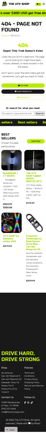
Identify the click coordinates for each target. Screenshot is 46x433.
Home (4, 35)
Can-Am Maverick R (10, 376)
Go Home (24, 85)
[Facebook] (25, 402)
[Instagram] (28, 402)
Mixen (37, 423)
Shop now (35, 141)
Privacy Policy (31, 379)
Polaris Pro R (7, 385)
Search (40, 113)
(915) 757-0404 (8, 408)
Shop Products (24, 91)
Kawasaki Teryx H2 (10, 382)
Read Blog (24, 98)
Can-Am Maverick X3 (11, 379)
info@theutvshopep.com (12, 412)
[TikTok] (32, 402)
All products (7, 373)
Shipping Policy (31, 382)
